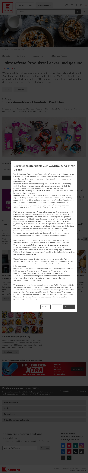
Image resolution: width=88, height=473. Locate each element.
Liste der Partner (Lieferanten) (25, 299)
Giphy (63, 458)
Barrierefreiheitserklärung (78, 470)
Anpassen (57, 307)
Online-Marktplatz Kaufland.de (16, 420)
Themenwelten (37, 56)
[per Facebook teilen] (8, 68)
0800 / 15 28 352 (34, 388)
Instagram (81, 445)
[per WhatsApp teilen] (15, 68)
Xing (75, 445)
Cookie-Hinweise (80, 468)
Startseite (6, 56)
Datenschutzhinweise (67, 468)
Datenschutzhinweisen (65, 252)
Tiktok (81, 451)
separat (37, 186)
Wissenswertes (20, 89)
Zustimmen (69, 307)
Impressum (55, 468)
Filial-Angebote (44, 5)
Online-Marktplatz (25, 5)
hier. (35, 254)
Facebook (63, 445)
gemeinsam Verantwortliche (55, 186)
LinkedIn (63, 451)
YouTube (69, 445)
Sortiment (21, 56)
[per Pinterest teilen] (11, 68)
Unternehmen (9, 414)
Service (7, 408)
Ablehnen (45, 307)
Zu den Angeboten (11, 178)
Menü (85, 5)
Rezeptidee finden (10, 352)
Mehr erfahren (9, 299)
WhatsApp (69, 458)
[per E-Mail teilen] (4, 68)
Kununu (75, 451)
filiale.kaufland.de (11, 402)
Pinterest (69, 451)
